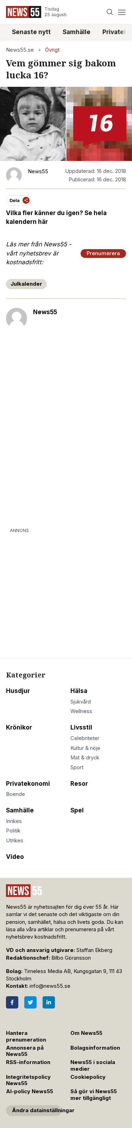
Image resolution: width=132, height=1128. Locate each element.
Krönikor (19, 727)
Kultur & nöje (85, 748)
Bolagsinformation (95, 1048)
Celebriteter (84, 738)
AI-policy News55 (29, 1091)
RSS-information (28, 1062)
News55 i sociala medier (92, 1065)
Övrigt (52, 50)
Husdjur (18, 690)
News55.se (20, 50)
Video (15, 856)
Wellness (81, 711)
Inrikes (14, 821)
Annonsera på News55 (25, 1051)
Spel (77, 810)
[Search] (110, 12)
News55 (45, 312)
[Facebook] (12, 1002)
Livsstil (81, 727)
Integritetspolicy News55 (28, 1080)
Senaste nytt (31, 31)
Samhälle (76, 31)
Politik (13, 831)
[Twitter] (30, 1002)
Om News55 (86, 1033)
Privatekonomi (28, 783)
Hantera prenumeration (26, 1036)
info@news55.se (50, 986)
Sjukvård (80, 702)
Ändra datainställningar (37, 1110)
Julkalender (26, 284)
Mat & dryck (84, 757)
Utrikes (14, 840)
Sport (76, 767)
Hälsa (78, 690)
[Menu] (121, 12)
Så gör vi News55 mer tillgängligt (93, 1094)
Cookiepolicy (88, 1077)
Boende (15, 794)
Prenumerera (103, 253)
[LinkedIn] (49, 1002)
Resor (79, 783)
